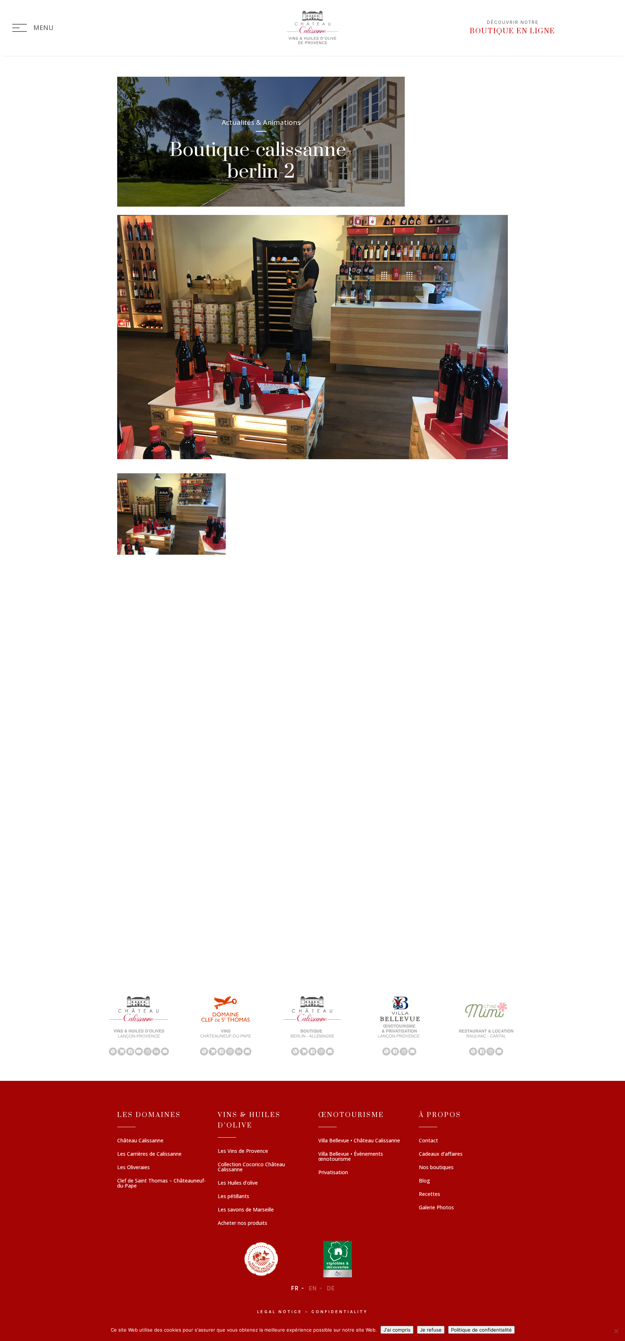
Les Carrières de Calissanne (149, 1154)
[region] (312, 1025)
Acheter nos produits (242, 1223)
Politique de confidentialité (481, 1330)
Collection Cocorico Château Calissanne (251, 1167)
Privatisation (333, 1173)
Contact (428, 1141)
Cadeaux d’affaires (441, 1154)
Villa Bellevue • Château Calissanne (359, 1141)
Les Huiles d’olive (238, 1183)
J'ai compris (397, 1330)
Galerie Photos (436, 1208)
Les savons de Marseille (246, 1210)
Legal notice (279, 1311)
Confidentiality (339, 1311)
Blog (424, 1181)
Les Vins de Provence (243, 1151)
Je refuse (431, 1330)
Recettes (429, 1194)
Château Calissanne (140, 1141)
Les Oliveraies (133, 1168)
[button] (139, 1025)
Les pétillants (233, 1197)
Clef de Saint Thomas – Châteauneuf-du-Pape (161, 1183)
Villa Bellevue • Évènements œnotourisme (350, 1156)
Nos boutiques (436, 1168)
